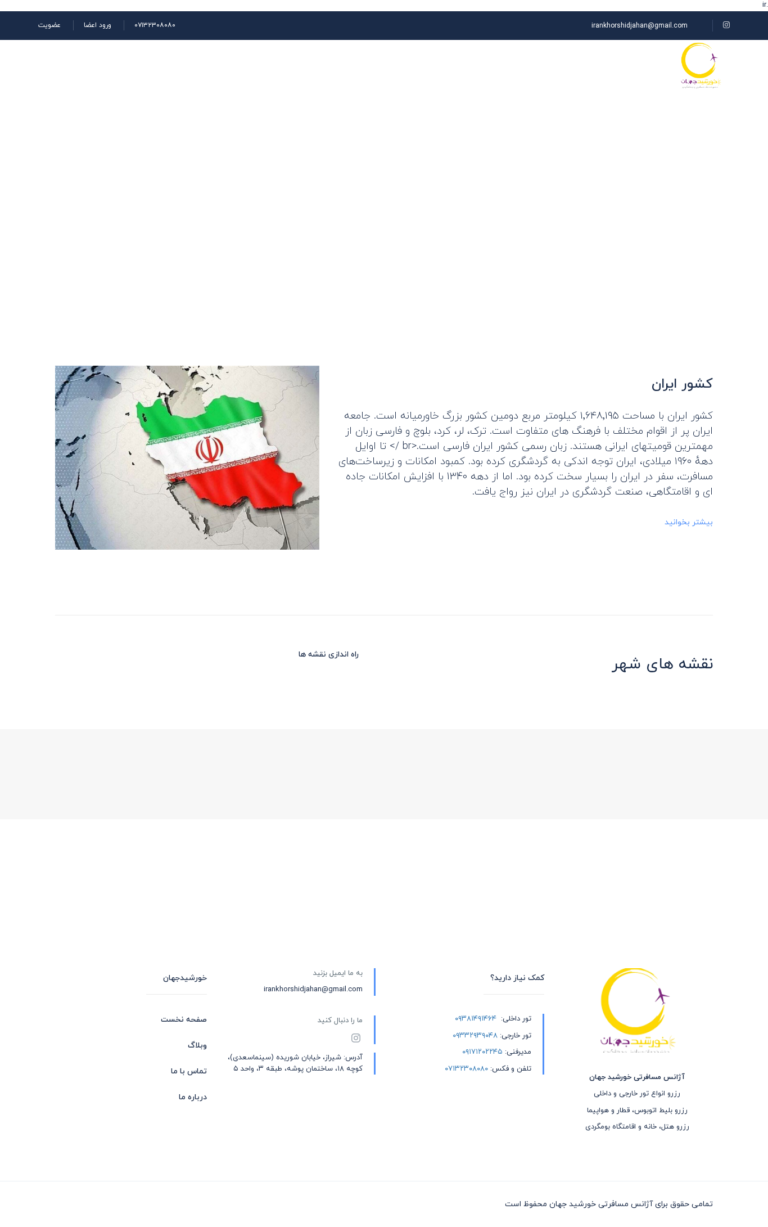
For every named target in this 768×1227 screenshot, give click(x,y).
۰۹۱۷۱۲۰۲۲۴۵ (482, 1052)
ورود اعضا (97, 25)
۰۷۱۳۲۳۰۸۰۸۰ (154, 25)
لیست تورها (554, 65)
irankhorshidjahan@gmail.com (639, 25)
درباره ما (441, 65)
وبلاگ (494, 65)
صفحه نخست (184, 1019)
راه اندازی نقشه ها (329, 654)
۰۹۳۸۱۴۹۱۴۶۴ (475, 1019)
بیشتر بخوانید (689, 522)
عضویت (49, 25)
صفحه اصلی (626, 65)
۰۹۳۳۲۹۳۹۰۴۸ (475, 1036)
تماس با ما (189, 1071)
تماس (387, 65)
